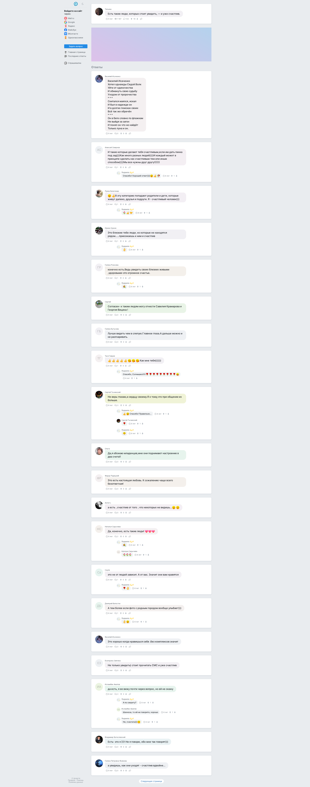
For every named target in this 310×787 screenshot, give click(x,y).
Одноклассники (75, 37)
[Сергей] (100, 304)
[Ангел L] (100, 505)
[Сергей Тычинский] (100, 395)
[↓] (137, 19)
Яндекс (71, 26)
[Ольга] (100, 451)
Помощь (80, 780)
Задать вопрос (76, 46)
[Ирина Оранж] (100, 230)
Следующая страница (151, 781)
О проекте (76, 778)
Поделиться (141, 18)
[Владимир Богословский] (100, 739)
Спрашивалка (74, 63)
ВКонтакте (73, 34)
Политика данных (76, 782)
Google (71, 22)
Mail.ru (71, 18)
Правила (71, 780)
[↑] (132, 19)
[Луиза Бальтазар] (100, 193)
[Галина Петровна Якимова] (100, 763)
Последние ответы (77, 56)
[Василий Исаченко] (100, 79)
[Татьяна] (100, 11)
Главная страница (76, 52)
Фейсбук (72, 30)
